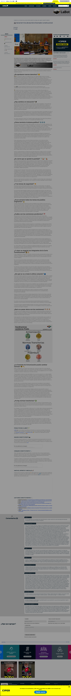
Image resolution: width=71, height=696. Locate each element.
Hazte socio (40, 692)
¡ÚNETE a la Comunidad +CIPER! (49, 3)
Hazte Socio (55, 1)
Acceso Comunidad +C (64, 1)
